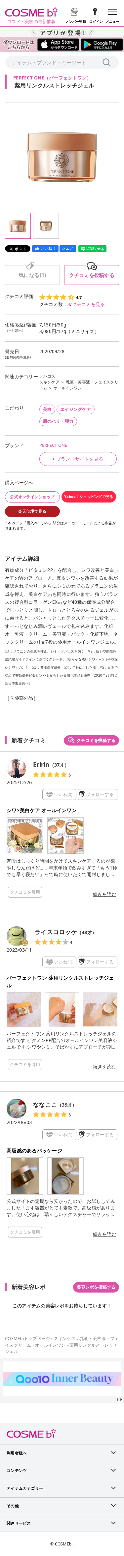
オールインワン (68, 388)
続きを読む (104, 894)
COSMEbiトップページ (27, 1338)
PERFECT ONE (53, 445)
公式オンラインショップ (32, 497)
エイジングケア (75, 409)
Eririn (41, 764)
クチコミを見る (88, 304)
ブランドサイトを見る (79, 459)
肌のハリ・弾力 (58, 421)
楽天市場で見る (32, 511)
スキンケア (49, 382)
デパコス (47, 376)
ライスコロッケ (56, 932)
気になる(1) (32, 275)
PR (119, 1399)
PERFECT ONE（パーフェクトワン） (52, 78)
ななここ (45, 1104)
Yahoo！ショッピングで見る (88, 496)
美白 (47, 409)
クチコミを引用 (25, 892)
